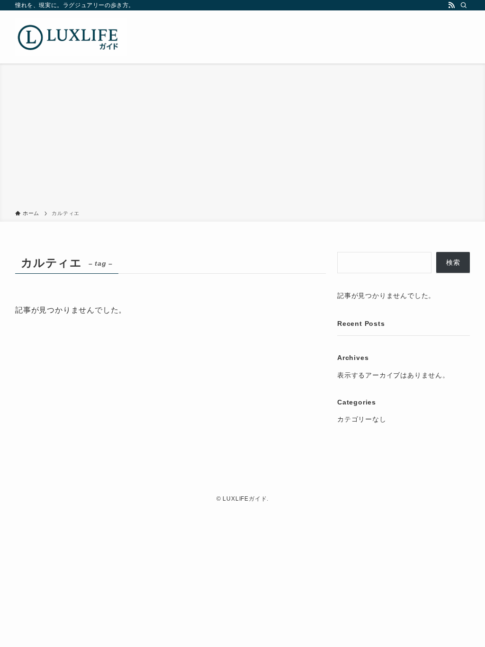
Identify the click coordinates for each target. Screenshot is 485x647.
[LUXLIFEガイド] (71, 37)
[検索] (464, 5)
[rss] (451, 5)
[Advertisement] (242, 138)
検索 (453, 262)
